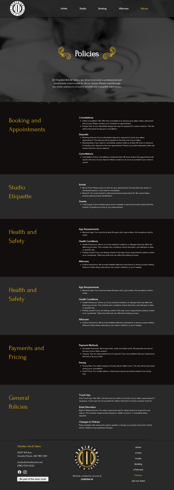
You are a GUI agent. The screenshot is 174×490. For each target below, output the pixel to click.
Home (138, 447)
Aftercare (138, 469)
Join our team (138, 480)
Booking (138, 464)
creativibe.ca (87, 479)
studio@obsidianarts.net (30, 462)
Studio (138, 458)
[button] (32, 479)
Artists (138, 452)
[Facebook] (19, 472)
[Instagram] (25, 472)
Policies (138, 475)
